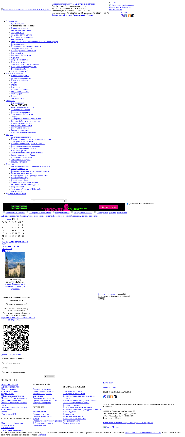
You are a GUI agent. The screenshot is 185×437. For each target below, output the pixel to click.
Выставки (15, 87)
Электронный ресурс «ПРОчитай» (26, 189)
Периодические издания (21, 157)
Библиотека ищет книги (21, 125)
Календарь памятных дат (21, 173)
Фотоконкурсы (17, 98)
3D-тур (124, 12)
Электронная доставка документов (26, 119)
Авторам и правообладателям (23, 67)
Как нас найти (17, 53)
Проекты (10, 164)
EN (115, 2)
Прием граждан (18, 44)
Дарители (15, 57)
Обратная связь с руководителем (25, 64)
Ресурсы (9, 135)
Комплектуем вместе (20, 130)
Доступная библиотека (21, 55)
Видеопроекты (17, 187)
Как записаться (17, 103)
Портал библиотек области (74, 418)
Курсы (14, 85)
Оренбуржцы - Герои (20, 180)
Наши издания (69, 412)
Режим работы (115, 9)
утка (6, 368)
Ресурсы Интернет (19, 162)
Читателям (10, 101)
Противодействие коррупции (23, 51)
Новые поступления (19, 150)
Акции (14, 82)
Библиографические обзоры (23, 155)
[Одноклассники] (129, 16)
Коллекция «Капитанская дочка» (25, 184)
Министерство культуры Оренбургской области (73, 4)
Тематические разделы (20, 159)
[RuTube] (132, 16)
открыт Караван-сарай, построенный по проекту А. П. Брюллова (15, 286)
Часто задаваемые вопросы (22, 107)
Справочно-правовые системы (24, 148)
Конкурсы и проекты (20, 91)
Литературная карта (71, 421)
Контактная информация (120, 7)
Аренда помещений (19, 71)
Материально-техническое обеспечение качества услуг (34, 42)
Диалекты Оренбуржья (11, 354)
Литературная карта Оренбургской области (29, 175)
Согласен (42, 435)
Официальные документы (22, 37)
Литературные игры (19, 178)
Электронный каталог (20, 110)
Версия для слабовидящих (122, 5)
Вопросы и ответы (41, 414)
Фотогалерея (16, 94)
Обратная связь (109, 387)
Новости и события (14, 73)
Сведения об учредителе (21, 35)
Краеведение (68, 414)
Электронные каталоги (21, 137)
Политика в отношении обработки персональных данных (128, 423)
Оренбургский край (19, 169)
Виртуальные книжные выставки (25, 146)
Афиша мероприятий (20, 76)
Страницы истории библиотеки (24, 182)
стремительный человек (14, 372)
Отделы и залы (17, 32)
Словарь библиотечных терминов (25, 121)
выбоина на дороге (12, 363)
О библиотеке (12, 21)
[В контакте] (125, 16)
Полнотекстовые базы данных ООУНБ (28, 144)
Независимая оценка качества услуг (26, 46)
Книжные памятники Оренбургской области (30, 171)
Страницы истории (19, 28)
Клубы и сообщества (20, 89)
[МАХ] (122, 16)
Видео (13, 96)
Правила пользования (20, 112)
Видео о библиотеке (19, 60)
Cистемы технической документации (27, 153)
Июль (8, 219)
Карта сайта (108, 383)
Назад (101, 299)
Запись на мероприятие (21, 78)
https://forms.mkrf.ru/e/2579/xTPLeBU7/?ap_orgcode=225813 (18, 318)
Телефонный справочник (22, 48)
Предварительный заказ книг (23, 132)
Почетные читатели (19, 62)
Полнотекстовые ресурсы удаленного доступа (31, 139)
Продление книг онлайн (21, 123)
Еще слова (49, 377)
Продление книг (62, 213)
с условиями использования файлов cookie (143, 432)
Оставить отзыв (39, 425)
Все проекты (16, 191)
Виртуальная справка (20, 128)
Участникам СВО (18, 69)
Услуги (14, 116)
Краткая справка (18, 23)
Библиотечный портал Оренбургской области (72, 15)
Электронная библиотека (22, 114)
